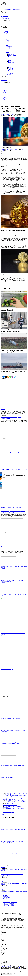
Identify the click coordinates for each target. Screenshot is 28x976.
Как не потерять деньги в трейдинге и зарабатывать (12, 491)
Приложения (11, 62)
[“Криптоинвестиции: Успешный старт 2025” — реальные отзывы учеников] (12, 451)
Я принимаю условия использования (10, 963)
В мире (4, 34)
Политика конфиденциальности (10, 902)
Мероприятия (11, 54)
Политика (5, 33)
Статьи (7, 53)
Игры (9, 61)
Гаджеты (10, 60)
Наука (7, 45)
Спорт (7, 52)
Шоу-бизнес (8, 65)
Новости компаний (12, 55)
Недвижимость (9, 46)
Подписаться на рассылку (6, 974)
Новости (2, 937)
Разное (7, 50)
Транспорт (10, 68)
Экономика (5, 31)
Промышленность (12, 72)
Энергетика (11, 69)
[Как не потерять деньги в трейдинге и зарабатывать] (12, 490)
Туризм (7, 63)
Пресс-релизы (11, 56)
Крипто (10, 70)
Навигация (5, 1)
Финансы (10, 73)
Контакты (5, 898)
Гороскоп (8, 41)
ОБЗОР (4, 25)
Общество (5, 32)
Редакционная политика (8, 904)
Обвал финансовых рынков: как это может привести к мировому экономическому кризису (13, 512)
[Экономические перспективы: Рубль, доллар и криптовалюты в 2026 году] (12, 437)
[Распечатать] (1, 156)
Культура (8, 43)
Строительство (9, 57)
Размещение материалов (8, 903)
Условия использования (8, 900)
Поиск (4, 3)
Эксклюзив (8, 74)
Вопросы (5, 907)
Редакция (5, 895)
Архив (4, 909)
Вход (2, 16)
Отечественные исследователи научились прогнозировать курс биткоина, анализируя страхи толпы (14, 801)
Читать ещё (3, 814)
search (2, 932)
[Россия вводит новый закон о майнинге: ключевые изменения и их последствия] (12, 506)
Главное (5, 90)
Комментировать (19, 376)
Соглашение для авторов (8, 905)
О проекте (5, 896)
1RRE (20, 967)
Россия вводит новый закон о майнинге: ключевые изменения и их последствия (12, 508)
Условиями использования (7, 966)
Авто (7, 39)
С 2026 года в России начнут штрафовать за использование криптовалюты (14, 804)
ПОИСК (5, 27)
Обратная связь (4, 17)
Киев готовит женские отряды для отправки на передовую (14, 864)
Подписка (5, 906)
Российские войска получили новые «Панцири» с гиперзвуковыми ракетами (12, 842)
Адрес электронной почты (7, 972)
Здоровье (8, 42)
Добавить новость (5, 18)
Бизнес (9, 67)
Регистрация (5, 16)
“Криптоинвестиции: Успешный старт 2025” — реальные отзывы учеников (15, 798)
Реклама (5, 899)
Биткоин (9, 149)
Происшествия (9, 49)
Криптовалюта (14, 149)
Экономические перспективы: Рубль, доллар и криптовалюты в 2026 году (11, 417)
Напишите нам (6, 897)
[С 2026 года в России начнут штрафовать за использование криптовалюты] (12, 468)
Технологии (8, 59)
